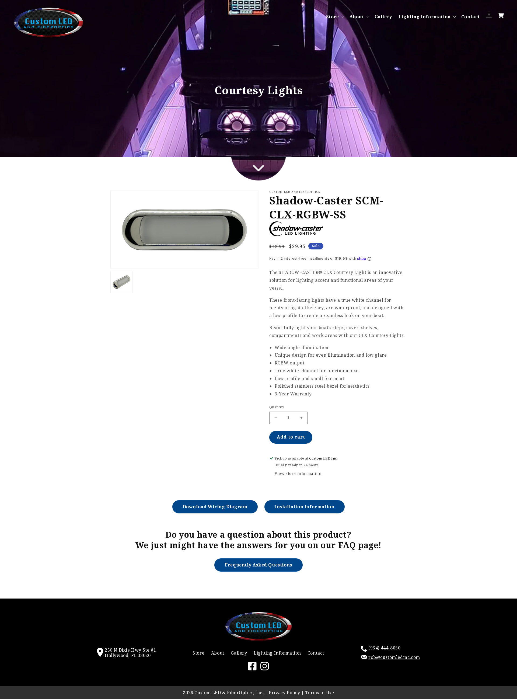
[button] (334, 17)
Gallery (239, 653)
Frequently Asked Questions (258, 565)
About (357, 17)
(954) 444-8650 (384, 648)
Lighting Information (425, 17)
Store (332, 17)
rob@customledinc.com (394, 657)
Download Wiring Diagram (215, 507)
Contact (316, 653)
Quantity (276, 407)
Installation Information (304, 507)
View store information (298, 473)
